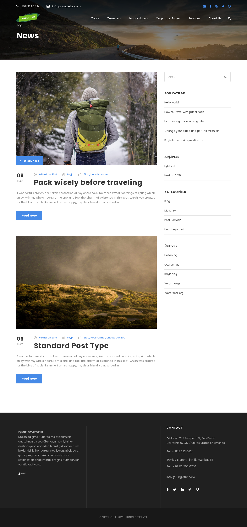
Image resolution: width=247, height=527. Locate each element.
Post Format (98, 337)
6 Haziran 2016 (48, 174)
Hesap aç (170, 255)
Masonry (170, 210)
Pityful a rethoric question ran (184, 140)
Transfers (114, 18)
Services (194, 18)
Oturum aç (171, 264)
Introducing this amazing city (184, 121)
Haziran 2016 (172, 175)
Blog (86, 174)
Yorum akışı (172, 283)
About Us (215, 18)
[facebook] (210, 6)
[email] (204, 6)
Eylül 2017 (170, 166)
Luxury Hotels (138, 18)
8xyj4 (70, 174)
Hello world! (171, 102)
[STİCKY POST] (86, 118)
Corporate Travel (168, 18)
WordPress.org (174, 293)
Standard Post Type (71, 346)
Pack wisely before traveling (88, 182)
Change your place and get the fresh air (191, 131)
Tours (95, 18)
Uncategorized (100, 174)
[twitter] (223, 6)
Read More (29, 215)
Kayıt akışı (170, 274)
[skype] (216, 6)
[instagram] (229, 6)
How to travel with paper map (184, 112)
